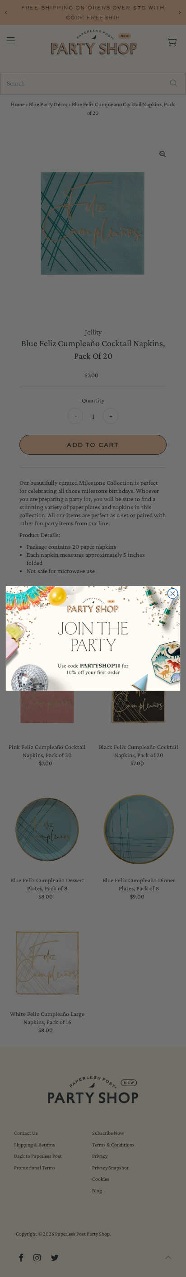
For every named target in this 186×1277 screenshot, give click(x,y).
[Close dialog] (172, 594)
